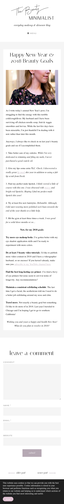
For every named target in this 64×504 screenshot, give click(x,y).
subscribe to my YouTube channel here (32, 264)
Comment (9, 362)
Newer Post (43, 473)
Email (7, 420)
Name (7, 405)
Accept (8, 499)
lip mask (21, 172)
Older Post (20, 473)
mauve (48, 187)
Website (8, 435)
